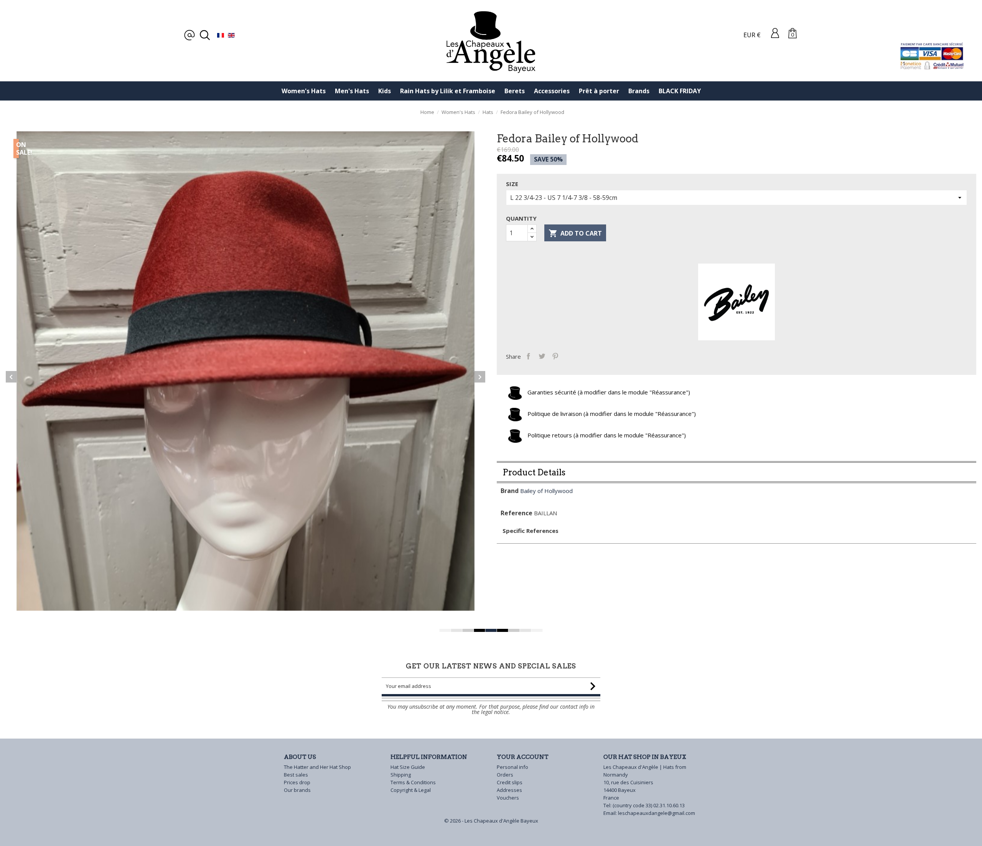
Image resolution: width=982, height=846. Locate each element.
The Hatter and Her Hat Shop (317, 767)
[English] (231, 35)
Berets (514, 91)
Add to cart (575, 233)
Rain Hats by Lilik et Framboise (447, 91)
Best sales (296, 774)
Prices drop (297, 782)
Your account (523, 757)
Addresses (509, 790)
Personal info (512, 767)
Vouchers (508, 797)
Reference (516, 513)
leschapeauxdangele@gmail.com (656, 813)
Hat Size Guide (407, 767)
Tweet (541, 356)
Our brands (297, 790)
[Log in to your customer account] (775, 32)
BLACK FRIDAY (680, 91)
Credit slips (509, 782)
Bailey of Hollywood (546, 491)
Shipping (400, 774)
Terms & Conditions (413, 782)
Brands (638, 91)
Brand (510, 491)
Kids (384, 91)
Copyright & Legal (410, 790)
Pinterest (555, 356)
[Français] (220, 35)
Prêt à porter (599, 91)
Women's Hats (304, 91)
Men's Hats (352, 91)
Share (528, 356)
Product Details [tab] (534, 472)
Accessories (552, 91)
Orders (505, 774)
